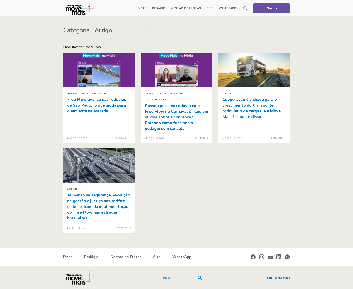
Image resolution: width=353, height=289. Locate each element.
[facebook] (253, 257)
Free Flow (99, 93)
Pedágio (158, 8)
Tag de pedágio (155, 99)
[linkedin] (278, 257)
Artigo (72, 93)
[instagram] (261, 257)
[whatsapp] (287, 257)
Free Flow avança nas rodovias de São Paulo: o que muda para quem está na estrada (96, 105)
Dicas (141, 8)
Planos (271, 8)
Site (210, 8)
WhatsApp (227, 8)
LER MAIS (122, 138)
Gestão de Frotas (186, 8)
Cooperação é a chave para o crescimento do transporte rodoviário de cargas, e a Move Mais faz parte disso (251, 108)
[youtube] (270, 257)
